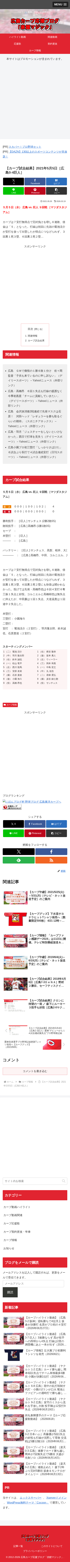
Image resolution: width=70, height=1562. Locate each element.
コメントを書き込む (35, 1071)
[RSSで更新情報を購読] (51, 860)
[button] (56, 191)
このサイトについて (52, 1546)
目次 (30, 328)
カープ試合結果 (36, 340)
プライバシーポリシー (35, 1551)
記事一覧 (18, 1546)
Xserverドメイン (56, 1497)
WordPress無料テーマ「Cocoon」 (28, 1502)
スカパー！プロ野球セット (25, 146)
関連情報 (32, 335)
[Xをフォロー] (19, 851)
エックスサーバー (30, 1497)
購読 (10, 1292)
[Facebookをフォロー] (51, 851)
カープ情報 (12, 705)
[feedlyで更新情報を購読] (19, 860)
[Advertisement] (35, 99)
